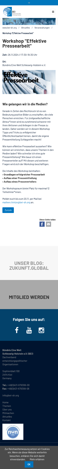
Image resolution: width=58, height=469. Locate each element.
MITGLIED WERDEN (29, 297)
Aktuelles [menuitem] (7, 416)
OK (29, 464)
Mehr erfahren (37, 459)
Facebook (42, 224)
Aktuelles (25, 27)
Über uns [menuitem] (7, 409)
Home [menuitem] (5, 402)
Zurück (8, 210)
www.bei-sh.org (9, 27)
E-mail (48, 224)
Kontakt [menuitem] (6, 420)
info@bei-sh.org (10, 395)
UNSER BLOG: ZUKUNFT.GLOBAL (29, 265)
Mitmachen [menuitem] (8, 413)
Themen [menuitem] (6, 405)
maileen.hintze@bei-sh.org (16, 202)
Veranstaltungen (42, 27)
